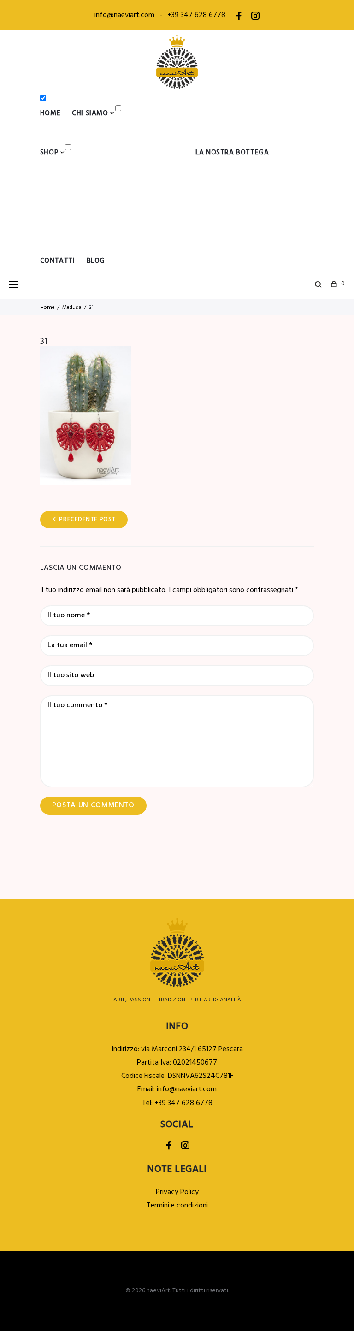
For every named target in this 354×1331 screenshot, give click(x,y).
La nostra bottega (232, 152)
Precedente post (87, 519)
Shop (49, 152)
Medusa (72, 307)
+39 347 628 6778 (196, 15)
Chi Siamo (90, 113)
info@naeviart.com (124, 15)
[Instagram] (255, 18)
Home (50, 113)
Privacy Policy (177, 1192)
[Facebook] (239, 18)
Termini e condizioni (177, 1206)
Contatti (57, 260)
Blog (96, 260)
